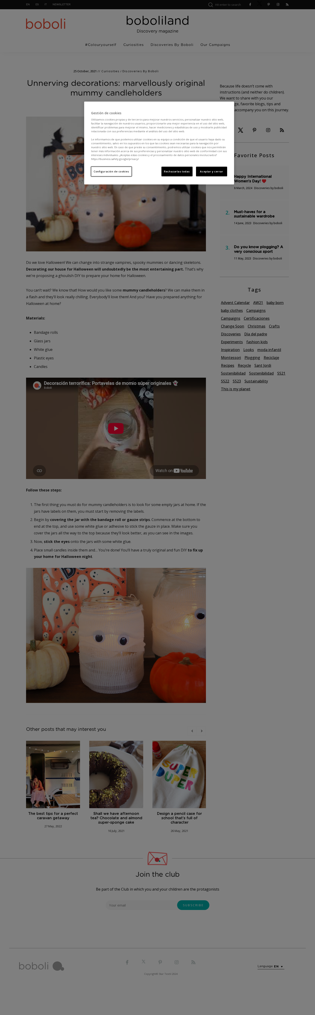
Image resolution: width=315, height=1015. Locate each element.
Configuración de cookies (111, 171)
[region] (159, 143)
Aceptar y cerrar (211, 171)
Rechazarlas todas (177, 171)
